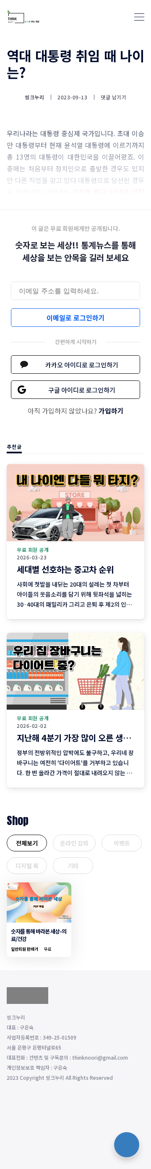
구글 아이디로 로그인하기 (81, 389)
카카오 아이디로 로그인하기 (81, 364)
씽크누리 (34, 97)
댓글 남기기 (113, 97)
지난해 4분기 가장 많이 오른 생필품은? (83, 738)
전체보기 (27, 843)
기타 (73, 865)
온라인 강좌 (74, 843)
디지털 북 (27, 865)
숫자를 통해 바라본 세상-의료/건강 (38, 935)
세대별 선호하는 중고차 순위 (65, 569)
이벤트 (122, 843)
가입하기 (111, 411)
